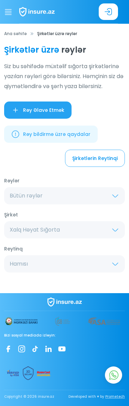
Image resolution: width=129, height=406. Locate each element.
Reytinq (13, 248)
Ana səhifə (15, 33)
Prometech (115, 396)
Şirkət (11, 214)
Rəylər (12, 180)
